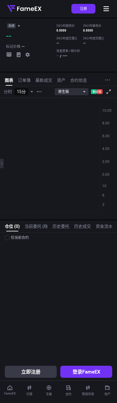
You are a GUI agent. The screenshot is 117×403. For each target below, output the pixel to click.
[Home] (24, 8)
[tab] (9, 81)
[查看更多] (39, 91)
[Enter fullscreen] (108, 91)
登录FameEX (86, 372)
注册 (83, 8)
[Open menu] (106, 8)
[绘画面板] (2, 163)
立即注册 (30, 372)
